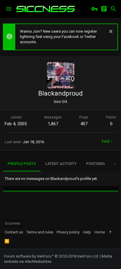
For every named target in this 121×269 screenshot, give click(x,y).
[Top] (110, 232)
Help (87, 232)
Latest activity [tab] (61, 163)
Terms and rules (39, 232)
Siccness (12, 223)
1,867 (53, 123)
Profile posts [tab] (22, 163)
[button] (9, 8)
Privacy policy (68, 232)
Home (100, 232)
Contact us (14, 232)
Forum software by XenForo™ (51, 256)
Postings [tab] (95, 163)
